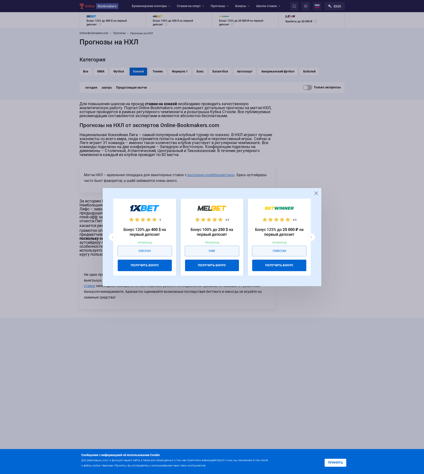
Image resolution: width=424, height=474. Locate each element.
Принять (335, 462)
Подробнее (216, 465)
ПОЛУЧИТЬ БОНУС (145, 265)
